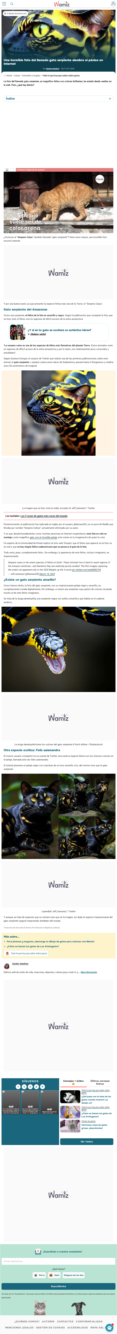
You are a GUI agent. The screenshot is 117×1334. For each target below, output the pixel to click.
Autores (48, 1321)
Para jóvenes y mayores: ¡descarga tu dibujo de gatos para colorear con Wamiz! (50, 941)
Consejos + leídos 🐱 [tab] (73, 1082)
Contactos (65, 1321)
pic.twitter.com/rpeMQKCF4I (86, 569)
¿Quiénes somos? (27, 1321)
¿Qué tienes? (58, 1269)
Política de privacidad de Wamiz (60, 1294)
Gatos (17, 75)
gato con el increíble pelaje (43, 537)
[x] (24, 1086)
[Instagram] (30, 1086)
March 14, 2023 (47, 574)
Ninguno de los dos (73, 1275)
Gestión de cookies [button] (50, 1327)
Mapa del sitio (101, 1327)
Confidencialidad (89, 1321)
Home (9, 75)
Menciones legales (19, 1327)
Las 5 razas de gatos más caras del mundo (44, 516)
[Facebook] (18, 1086)
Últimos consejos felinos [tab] (100, 1082)
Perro (42, 1275)
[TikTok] (36, 1086)
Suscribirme (58, 1286)
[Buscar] (12, 4)
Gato (56, 1275)
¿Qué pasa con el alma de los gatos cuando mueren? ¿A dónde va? (96, 1099)
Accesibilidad (77, 1327)
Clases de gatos (88, 1121)
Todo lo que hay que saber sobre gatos (61, 75)
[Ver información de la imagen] (112, 13)
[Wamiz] (63, 4)
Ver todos (87, 1141)
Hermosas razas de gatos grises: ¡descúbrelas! (94, 1126)
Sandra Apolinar (52, 69)
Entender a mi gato (31, 75)
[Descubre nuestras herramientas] (109, 1328)
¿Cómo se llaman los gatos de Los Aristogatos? (33, 946)
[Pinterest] (42, 1086)
